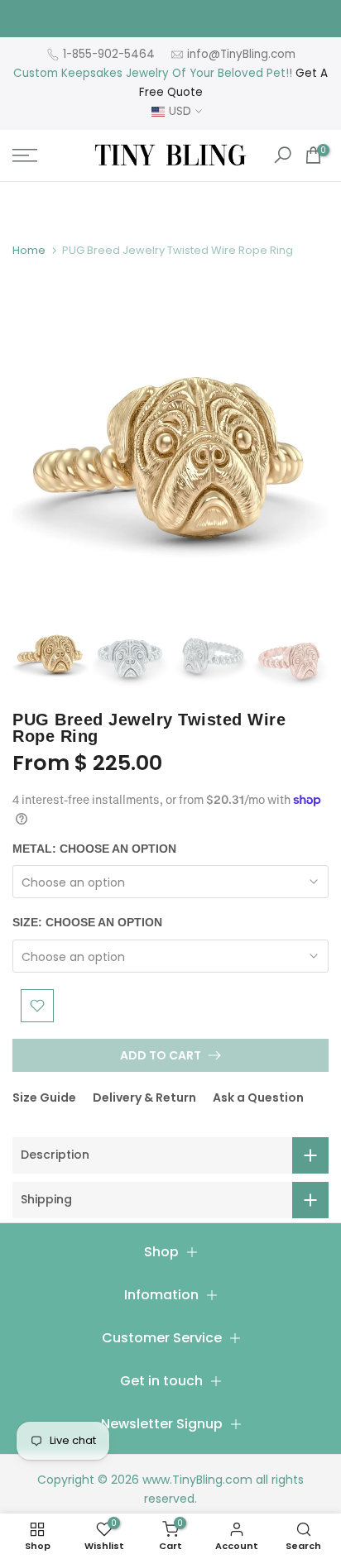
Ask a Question (258, 1097)
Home (29, 250)
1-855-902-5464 (109, 54)
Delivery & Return (144, 1097)
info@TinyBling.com (241, 54)
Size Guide (44, 1097)
